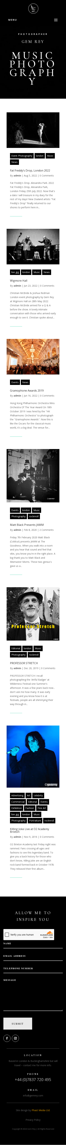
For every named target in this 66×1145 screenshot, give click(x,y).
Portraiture (35, 820)
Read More (16, 214)
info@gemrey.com (33, 1095)
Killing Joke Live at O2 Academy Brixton (29, 830)
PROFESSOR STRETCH (24, 663)
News (14, 162)
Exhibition (16, 808)
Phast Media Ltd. (41, 1110)
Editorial (15, 648)
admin (17, 175)
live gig (15, 272)
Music (50, 155)
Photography (18, 516)
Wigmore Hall (18, 280)
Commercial (18, 801)
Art (28, 795)
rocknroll (34, 516)
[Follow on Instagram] (15, 1038)
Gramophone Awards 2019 (27, 390)
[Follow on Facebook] (6, 1038)
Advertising (17, 795)
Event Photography (21, 155)
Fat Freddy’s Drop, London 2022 (30, 170)
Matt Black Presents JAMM (27, 525)
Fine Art (42, 808)
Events (15, 382)
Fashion (29, 808)
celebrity (38, 795)
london (39, 155)
